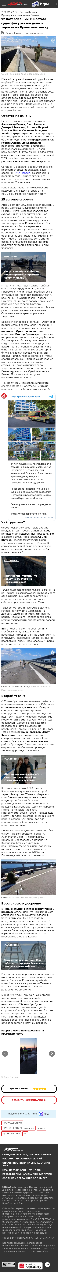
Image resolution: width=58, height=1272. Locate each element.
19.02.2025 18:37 (9, 12)
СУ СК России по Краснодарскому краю (23, 74)
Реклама (8, 1158)
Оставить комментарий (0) (29, 1100)
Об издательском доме (17, 1154)
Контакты (35, 1169)
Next (52, 1054)
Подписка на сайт (14, 1169)
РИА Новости (23, 173)
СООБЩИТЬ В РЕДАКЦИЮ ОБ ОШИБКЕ (24, 1178)
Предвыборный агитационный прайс (27, 1174)
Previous (4, 1054)
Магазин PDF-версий (29, 1158)
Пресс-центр (43, 1154)
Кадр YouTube (11, 1077)
